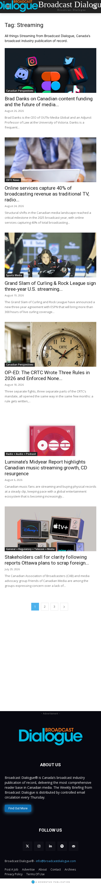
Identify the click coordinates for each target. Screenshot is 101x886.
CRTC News (12, 180)
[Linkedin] (50, 846)
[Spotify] (62, 846)
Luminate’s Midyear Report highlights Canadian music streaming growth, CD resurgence (46, 467)
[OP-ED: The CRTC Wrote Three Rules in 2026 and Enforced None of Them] (50, 344)
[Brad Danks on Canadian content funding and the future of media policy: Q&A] (50, 70)
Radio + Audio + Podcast (21, 454)
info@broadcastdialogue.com (56, 861)
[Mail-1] (73, 846)
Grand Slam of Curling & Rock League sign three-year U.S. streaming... (50, 286)
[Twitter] (27, 846)
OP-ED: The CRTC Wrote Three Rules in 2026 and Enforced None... (47, 375)
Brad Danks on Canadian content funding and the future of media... (49, 101)
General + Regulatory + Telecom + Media (30, 549)
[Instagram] (38, 846)
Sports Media (14, 275)
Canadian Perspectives (19, 90)
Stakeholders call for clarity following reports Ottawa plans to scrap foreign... (47, 560)
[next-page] (64, 607)
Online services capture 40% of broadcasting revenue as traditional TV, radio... (47, 194)
